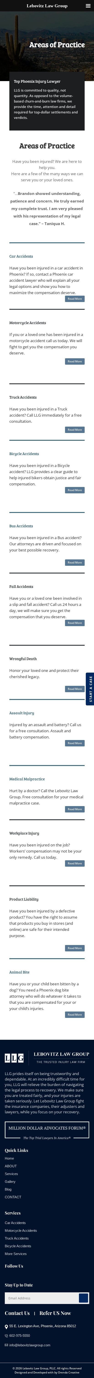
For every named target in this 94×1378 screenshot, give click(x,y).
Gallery (10, 1181)
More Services (16, 1254)
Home (9, 1158)
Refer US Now (55, 1312)
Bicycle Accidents (18, 1246)
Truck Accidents (17, 1238)
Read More (75, 299)
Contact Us (17, 1312)
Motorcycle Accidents (21, 1230)
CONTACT (13, 1197)
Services (11, 1174)
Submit (83, 1298)
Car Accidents (15, 1223)
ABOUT (11, 1166)
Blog (8, 1189)
